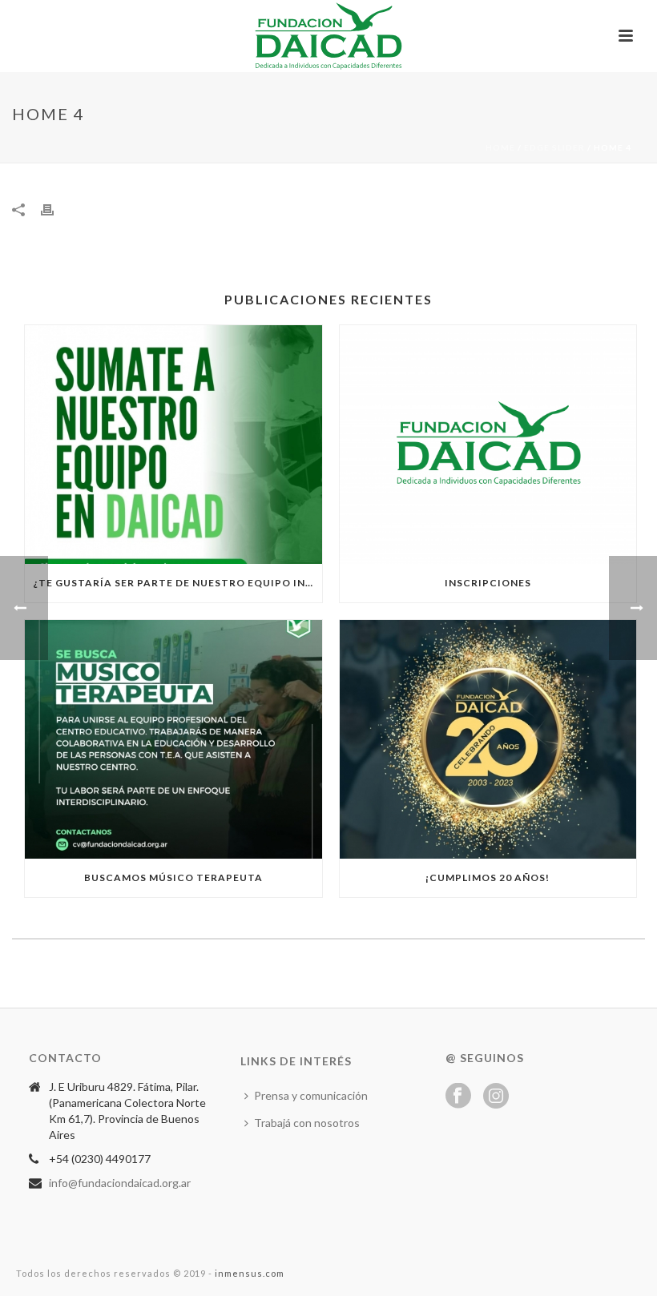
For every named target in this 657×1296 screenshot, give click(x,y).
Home (500, 147)
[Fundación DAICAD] (328, 36)
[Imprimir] (55, 208)
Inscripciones (488, 583)
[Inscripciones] (488, 444)
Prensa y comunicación (311, 1095)
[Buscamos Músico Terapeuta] (173, 739)
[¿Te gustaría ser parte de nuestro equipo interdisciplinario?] (173, 444)
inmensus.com (249, 1273)
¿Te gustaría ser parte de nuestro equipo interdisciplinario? (177, 583)
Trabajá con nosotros (307, 1122)
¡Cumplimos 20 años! (487, 877)
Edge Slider (554, 147)
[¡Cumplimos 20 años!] (488, 739)
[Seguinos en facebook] (458, 1096)
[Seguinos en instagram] (496, 1096)
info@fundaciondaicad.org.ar (120, 1182)
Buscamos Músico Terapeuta (173, 877)
